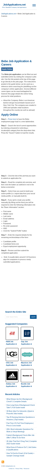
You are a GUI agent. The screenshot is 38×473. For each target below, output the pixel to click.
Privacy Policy (19, 468)
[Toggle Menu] (34, 5)
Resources (26, 468)
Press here (12, 119)
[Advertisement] (19, 39)
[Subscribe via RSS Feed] (3, 462)
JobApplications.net (14, 4)
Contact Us (11, 468)
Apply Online (7, 69)
